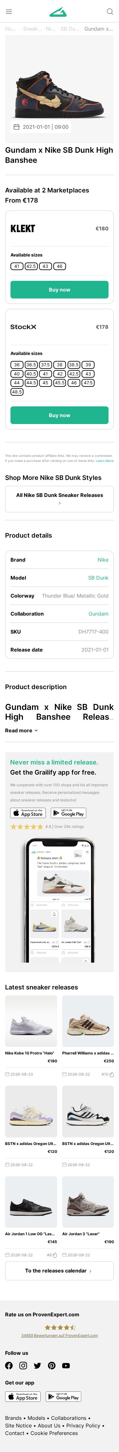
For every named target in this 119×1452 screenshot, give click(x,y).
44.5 (31, 382)
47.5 (88, 382)
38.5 (74, 364)
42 (60, 373)
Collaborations (68, 1418)
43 (45, 266)
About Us (49, 1425)
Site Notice (18, 1425)
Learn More (105, 461)
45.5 (60, 382)
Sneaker (32, 29)
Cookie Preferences (54, 1433)
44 (17, 382)
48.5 (17, 391)
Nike (51, 29)
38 (60, 364)
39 (88, 364)
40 (17, 373)
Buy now (59, 289)
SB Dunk (71, 29)
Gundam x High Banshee (99, 29)
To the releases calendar (56, 1270)
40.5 (31, 373)
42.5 (31, 266)
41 (16, 266)
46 (60, 266)
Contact (14, 1433)
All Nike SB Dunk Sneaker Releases (59, 495)
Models (36, 1418)
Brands (13, 1418)
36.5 (31, 364)
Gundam (99, 614)
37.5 (45, 364)
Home (12, 29)
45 (45, 382)
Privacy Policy (83, 1425)
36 (17, 364)
